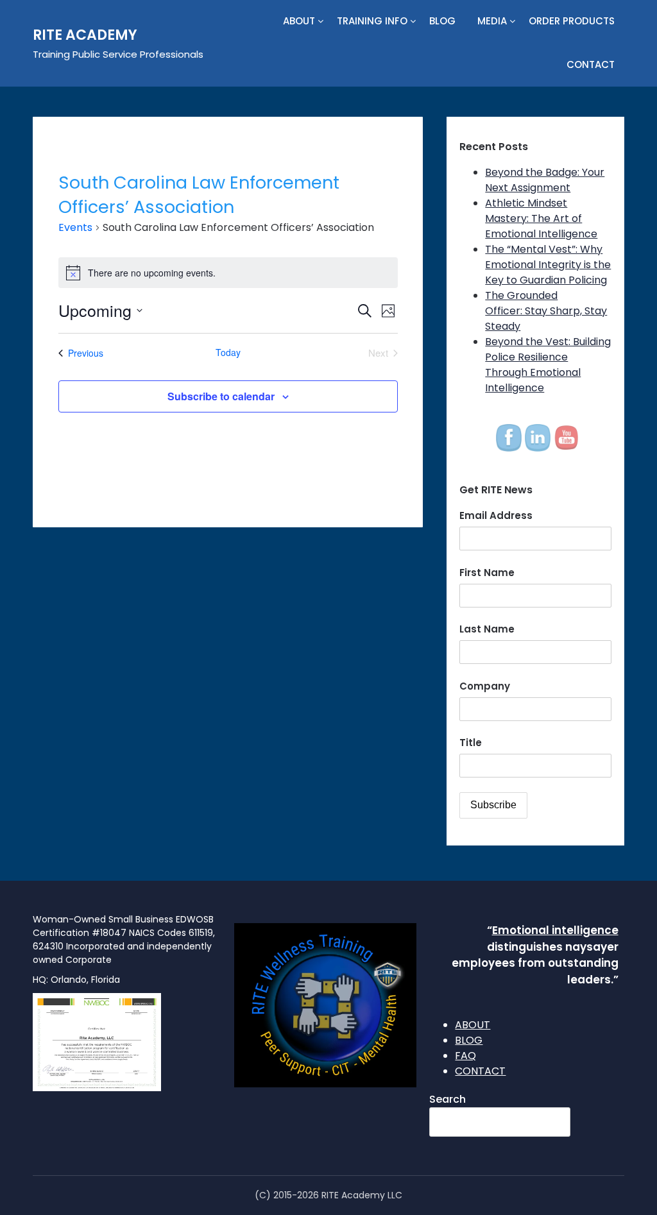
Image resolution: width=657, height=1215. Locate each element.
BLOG (442, 21)
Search (447, 1099)
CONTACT (591, 64)
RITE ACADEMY (85, 35)
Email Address (496, 515)
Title (470, 742)
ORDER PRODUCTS (572, 21)
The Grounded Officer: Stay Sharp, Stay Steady (546, 311)
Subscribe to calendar (221, 396)
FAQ (465, 1055)
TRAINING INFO (372, 21)
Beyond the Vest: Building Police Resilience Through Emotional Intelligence (548, 364)
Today (228, 352)
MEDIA (492, 21)
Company (484, 686)
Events (75, 228)
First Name (487, 572)
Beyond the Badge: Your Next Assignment (544, 180)
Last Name (487, 629)
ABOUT (299, 21)
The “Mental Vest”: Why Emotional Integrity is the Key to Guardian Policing (548, 264)
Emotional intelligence (555, 930)
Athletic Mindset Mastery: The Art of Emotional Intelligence (541, 218)
